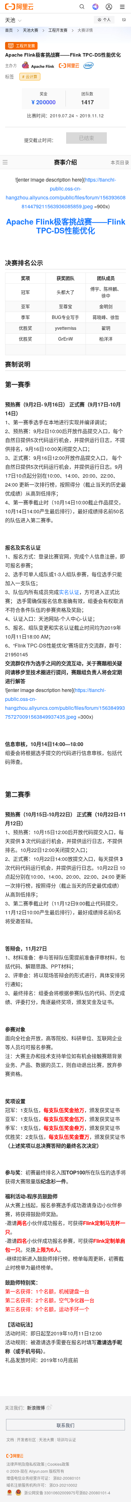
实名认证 (69, 592)
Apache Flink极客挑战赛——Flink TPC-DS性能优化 (65, 226)
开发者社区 (26, 1439)
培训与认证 (66, 1439)
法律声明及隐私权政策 (25, 1464)
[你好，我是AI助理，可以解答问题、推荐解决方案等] (95, 6)
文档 (10, 1439)
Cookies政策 (58, 1464)
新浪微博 (36, 1407)
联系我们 (65, 1425)
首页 (9, 30)
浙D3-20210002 (63, 1485)
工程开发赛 (57, 30)
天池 (10, 20)
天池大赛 (30, 30)
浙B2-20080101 (67, 1478)
